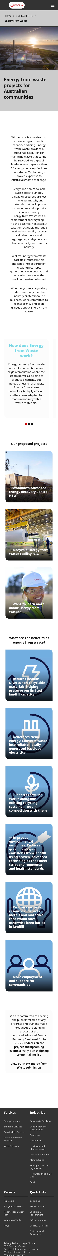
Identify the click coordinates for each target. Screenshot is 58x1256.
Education (35, 1135)
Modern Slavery (12, 1252)
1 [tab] (26, 424)
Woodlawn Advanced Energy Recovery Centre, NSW (29, 476)
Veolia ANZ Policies (39, 1225)
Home (8, 15)
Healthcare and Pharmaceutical (37, 1147)
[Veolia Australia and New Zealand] (16, 5)
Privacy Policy (11, 1243)
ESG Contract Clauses (15, 1246)
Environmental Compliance (37, 1233)
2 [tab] (29, 424)
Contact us (35, 1200)
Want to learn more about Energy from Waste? (29, 593)
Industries (37, 1112)
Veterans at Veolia (12, 1220)
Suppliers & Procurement (36, 1213)
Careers (9, 1192)
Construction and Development (38, 1128)
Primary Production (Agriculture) (39, 1167)
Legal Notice (28, 1243)
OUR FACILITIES (24, 15)
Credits (28, 1252)
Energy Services (11, 1121)
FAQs (6, 1225)
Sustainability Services (14, 1132)
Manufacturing (37, 1159)
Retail (32, 1182)
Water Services (11, 1146)
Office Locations (38, 1220)
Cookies (33, 1249)
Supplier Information (15, 1249)
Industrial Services (13, 1126)
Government (36, 1140)
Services (10, 1112)
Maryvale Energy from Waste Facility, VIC (29, 534)
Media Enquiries (37, 1206)
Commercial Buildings (40, 1121)
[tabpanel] (26, 378)
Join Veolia (9, 1200)
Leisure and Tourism (39, 1154)
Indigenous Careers (13, 1206)
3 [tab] (32, 424)
